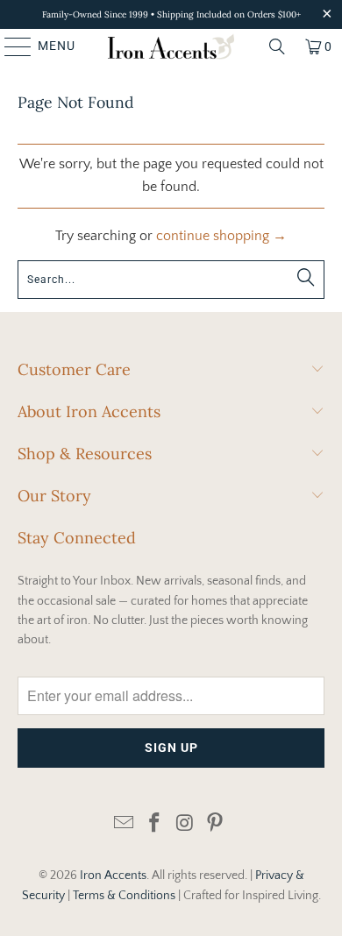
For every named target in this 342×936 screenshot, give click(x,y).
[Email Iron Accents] (124, 824)
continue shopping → (221, 236)
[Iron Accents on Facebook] (155, 824)
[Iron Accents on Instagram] (186, 824)
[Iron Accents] (171, 46)
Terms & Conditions (124, 896)
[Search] (277, 46)
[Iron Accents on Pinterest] (216, 824)
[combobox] (171, 279)
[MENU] (9, 46)
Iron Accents (113, 876)
